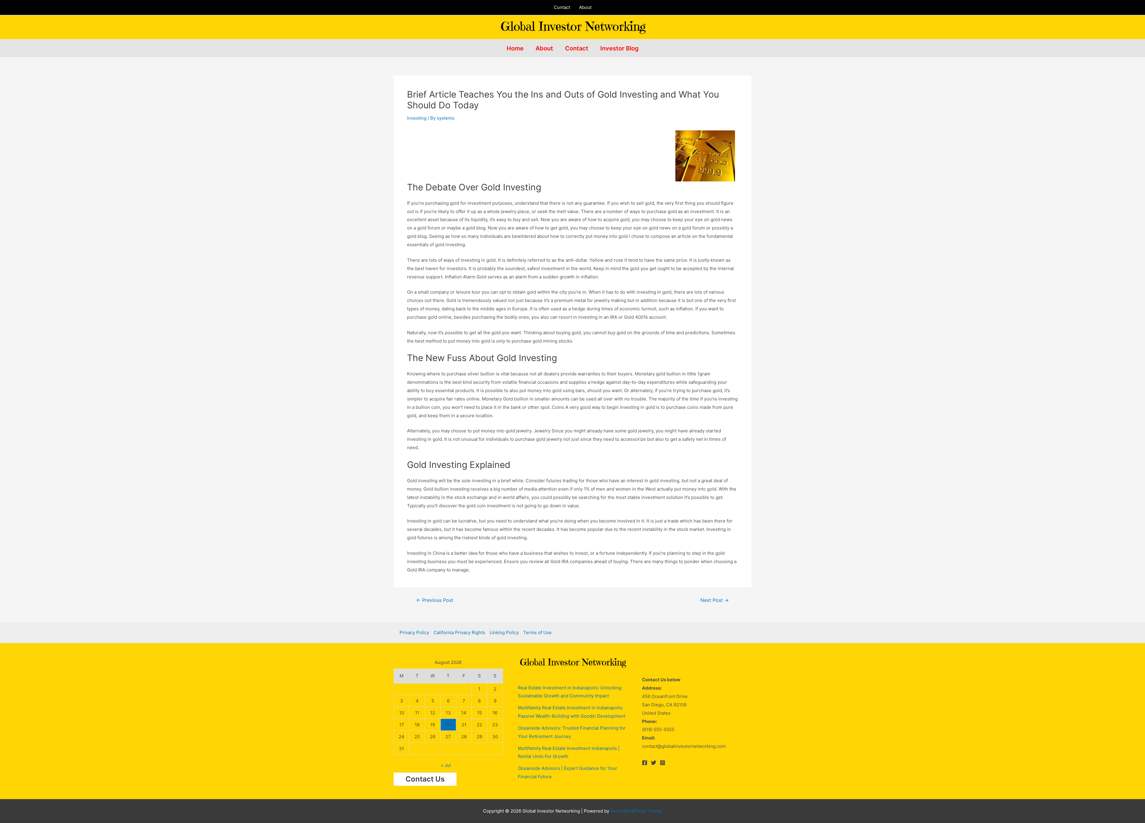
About (585, 7)
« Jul (446, 765)
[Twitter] (653, 762)
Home (515, 48)
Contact (562, 7)
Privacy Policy (414, 632)
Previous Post (434, 600)
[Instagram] (662, 762)
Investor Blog (619, 48)
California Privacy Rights (459, 632)
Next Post (714, 600)
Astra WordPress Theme (636, 811)
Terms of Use (537, 632)
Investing (416, 118)
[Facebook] (644, 762)
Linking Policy (504, 632)
